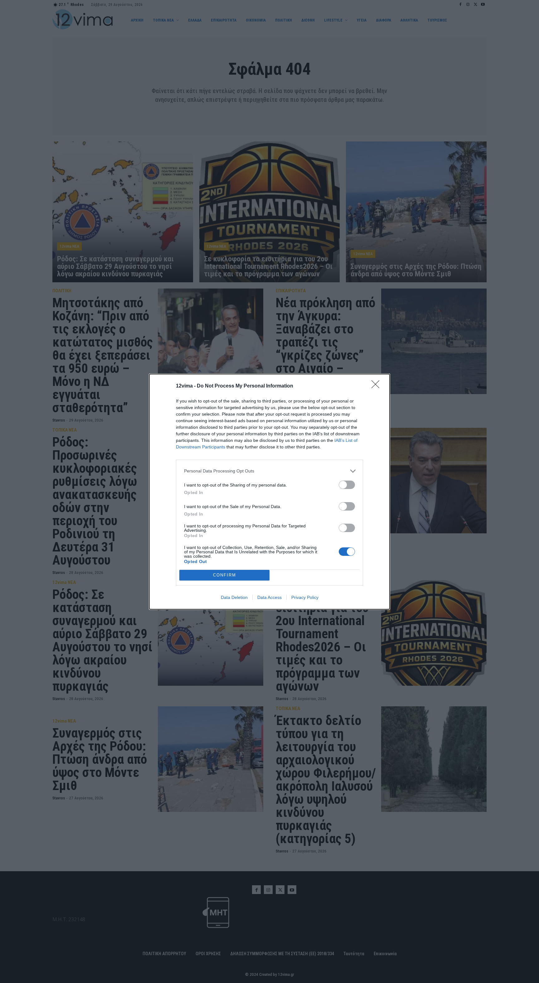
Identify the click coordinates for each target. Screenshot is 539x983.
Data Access (269, 597)
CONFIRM (224, 575)
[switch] (347, 485)
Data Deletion (234, 597)
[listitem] (269, 471)
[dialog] (269, 491)
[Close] (377, 386)
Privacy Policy (304, 597)
